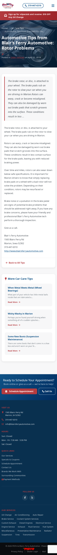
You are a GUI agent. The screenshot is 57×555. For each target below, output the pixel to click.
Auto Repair (38, 515)
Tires (17, 534)
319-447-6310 (34, 5)
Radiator (48, 530)
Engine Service (8, 526)
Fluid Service (34, 526)
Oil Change (7, 515)
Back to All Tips (17, 262)
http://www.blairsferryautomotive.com (23, 251)
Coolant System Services (28, 519)
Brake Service (8, 519)
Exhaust (21, 526)
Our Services (7, 455)
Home (5, 28)
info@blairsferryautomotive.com (19, 424)
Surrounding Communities (14, 475)
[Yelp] (32, 497)
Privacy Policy (17, 551)
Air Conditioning (22, 515)
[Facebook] (25, 497)
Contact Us (6, 467)
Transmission (29, 534)
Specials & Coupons (10, 459)
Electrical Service (43, 523)
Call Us (48, 391)
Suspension (7, 534)
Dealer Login (32, 551)
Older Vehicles (17, 57)
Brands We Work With (11, 471)
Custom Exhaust (9, 523)
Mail (44, 551)
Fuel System (48, 526)
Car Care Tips (17, 28)
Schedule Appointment (21, 391)
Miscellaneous (8, 530)
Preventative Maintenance (29, 530)
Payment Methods (12, 479)
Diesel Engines (26, 523)
